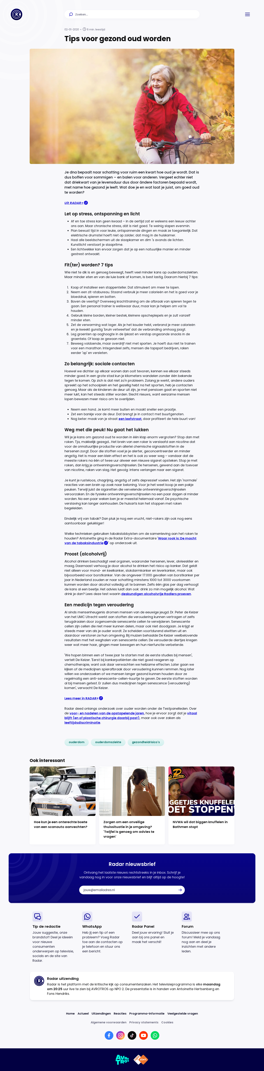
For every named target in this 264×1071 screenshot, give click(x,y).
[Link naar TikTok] (132, 1035)
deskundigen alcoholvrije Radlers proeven (156, 594)
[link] (76, 742)
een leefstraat (130, 419)
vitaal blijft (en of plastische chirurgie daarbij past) (130, 715)
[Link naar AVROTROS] (122, 1059)
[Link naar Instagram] (120, 1035)
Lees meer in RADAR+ (81, 698)
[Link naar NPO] (140, 1059)
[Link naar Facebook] (109, 1035)
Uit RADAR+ (73, 203)
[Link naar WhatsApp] (155, 1035)
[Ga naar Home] (16, 14)
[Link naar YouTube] (143, 1035)
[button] (247, 14)
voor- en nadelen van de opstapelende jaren (107, 713)
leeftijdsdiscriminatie (82, 722)
